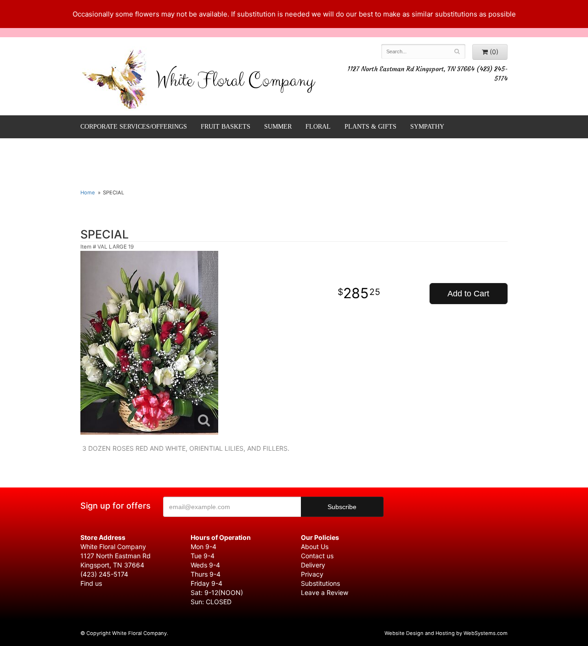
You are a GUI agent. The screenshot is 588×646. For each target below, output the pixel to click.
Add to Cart (468, 293)
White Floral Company (235, 83)
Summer (278, 126)
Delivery (313, 565)
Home (87, 192)
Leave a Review (324, 592)
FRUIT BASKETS (225, 126)
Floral (318, 126)
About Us (314, 546)
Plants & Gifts (370, 126)
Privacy (312, 574)
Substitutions (320, 583)
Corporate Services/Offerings (133, 126)
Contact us (317, 556)
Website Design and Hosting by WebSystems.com (446, 633)
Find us (91, 583)
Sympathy (427, 126)
